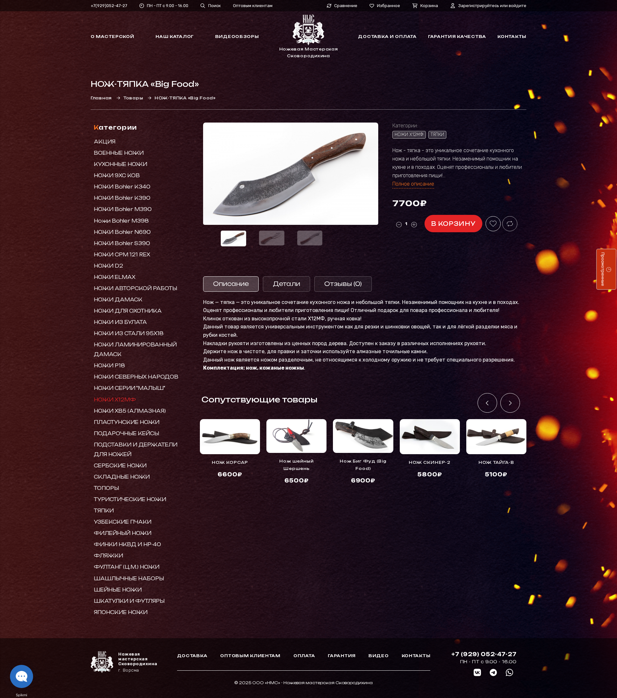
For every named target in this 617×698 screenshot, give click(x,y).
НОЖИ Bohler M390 (123, 209)
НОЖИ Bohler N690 (122, 232)
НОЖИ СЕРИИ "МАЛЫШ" (129, 388)
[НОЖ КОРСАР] (230, 436)
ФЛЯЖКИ (108, 556)
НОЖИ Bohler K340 (122, 187)
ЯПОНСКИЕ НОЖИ (121, 612)
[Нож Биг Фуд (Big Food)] (363, 436)
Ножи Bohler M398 (121, 221)
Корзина (429, 5)
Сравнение (345, 6)
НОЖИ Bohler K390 (122, 198)
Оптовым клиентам (253, 6)
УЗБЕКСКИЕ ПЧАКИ (122, 522)
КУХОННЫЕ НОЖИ (120, 164)
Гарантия (342, 655)
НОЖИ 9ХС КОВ (117, 175)
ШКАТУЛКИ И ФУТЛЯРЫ (129, 601)
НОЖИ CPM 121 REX (122, 255)
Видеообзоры (237, 36)
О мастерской (112, 36)
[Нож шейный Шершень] (296, 436)
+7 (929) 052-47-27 (484, 654)
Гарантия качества (457, 36)
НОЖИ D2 (108, 266)
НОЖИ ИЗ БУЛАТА (120, 322)
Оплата (304, 655)
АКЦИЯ (104, 142)
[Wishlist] (493, 223)
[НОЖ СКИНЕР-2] (430, 436)
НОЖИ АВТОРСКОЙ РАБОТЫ (135, 288)
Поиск (214, 5)
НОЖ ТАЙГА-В (496, 462)
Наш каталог (175, 36)
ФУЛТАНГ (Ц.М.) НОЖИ (126, 567)
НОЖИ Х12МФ (115, 400)
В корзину (453, 223)
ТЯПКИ (104, 511)
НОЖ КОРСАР (230, 462)
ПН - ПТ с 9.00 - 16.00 (167, 5)
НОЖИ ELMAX (114, 277)
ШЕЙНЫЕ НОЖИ (118, 590)
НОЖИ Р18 (109, 366)
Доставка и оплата (387, 36)
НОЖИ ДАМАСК (118, 300)
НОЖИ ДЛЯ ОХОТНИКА (128, 311)
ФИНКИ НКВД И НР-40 (127, 544)
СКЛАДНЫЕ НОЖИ (122, 477)
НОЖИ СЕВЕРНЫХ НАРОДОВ (136, 377)
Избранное (388, 6)
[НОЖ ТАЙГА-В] (496, 436)
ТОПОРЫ (106, 488)
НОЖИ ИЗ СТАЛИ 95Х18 (129, 333)
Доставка (192, 655)
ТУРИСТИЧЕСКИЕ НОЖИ (130, 499)
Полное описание (413, 184)
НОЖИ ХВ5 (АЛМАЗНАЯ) (130, 411)
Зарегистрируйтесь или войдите (492, 5)
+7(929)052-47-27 (109, 6)
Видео (379, 655)
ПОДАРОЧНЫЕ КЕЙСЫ (126, 433)
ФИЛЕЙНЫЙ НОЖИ (122, 533)
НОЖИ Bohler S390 (122, 243)
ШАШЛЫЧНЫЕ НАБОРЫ (129, 578)
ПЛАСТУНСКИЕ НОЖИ (126, 422)
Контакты (511, 36)
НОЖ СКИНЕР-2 (430, 462)
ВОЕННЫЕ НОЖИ (119, 153)
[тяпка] (290, 174)
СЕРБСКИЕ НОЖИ (120, 466)
